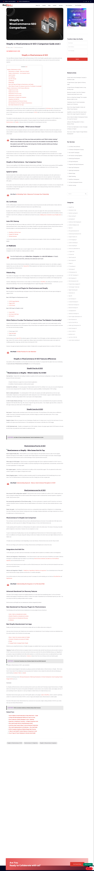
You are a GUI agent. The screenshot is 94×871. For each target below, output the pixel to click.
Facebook (15, 673)
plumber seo (71, 334)
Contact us (29, 656)
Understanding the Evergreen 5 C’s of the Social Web (30, 584)
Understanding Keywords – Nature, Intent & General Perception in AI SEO (35, 483)
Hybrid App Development (74, 170)
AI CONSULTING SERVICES (74, 147)
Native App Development (74, 167)
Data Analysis (71, 260)
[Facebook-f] (84, 1)
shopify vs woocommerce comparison (48, 743)
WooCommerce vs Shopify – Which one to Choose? (19, 71)
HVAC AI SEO (71, 331)
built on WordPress (45, 695)
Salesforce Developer (73, 313)
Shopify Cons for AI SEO (13, 92)
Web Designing (72, 278)
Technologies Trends (73, 287)
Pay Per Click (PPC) (73, 322)
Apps (70, 296)
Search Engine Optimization (74, 316)
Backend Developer (73, 308)
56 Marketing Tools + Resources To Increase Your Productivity (32, 194)
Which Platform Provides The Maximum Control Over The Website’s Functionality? (25, 86)
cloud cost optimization (73, 248)
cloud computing (72, 246)
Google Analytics (72, 237)
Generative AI (71, 210)
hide (26, 66)
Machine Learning (72, 185)
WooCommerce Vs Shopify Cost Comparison (17, 97)
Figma (70, 228)
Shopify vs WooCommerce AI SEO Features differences (18, 88)
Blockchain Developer (73, 305)
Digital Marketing (72, 176)
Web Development (19, 47)
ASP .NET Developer (73, 275)
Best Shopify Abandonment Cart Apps (16, 105)
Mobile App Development (35, 677)
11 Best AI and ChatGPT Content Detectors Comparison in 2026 (23, 731)
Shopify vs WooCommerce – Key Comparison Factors (19, 73)
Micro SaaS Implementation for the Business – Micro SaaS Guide (23, 727)
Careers (44, 5)
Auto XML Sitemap (12, 79)
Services (60, 5)
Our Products (69, 5)
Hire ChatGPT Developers (74, 152)
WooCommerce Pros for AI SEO (15, 93)
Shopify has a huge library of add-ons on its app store (35, 570)
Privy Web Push (57, 576)
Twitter (19, 673)
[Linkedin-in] (88, 1)
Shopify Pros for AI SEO (13, 90)
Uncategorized (72, 311)
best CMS (19, 338)
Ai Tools (70, 254)
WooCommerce (9, 122)
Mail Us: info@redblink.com (24, 1)
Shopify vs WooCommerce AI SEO (35, 55)
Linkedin (24, 673)
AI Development (72, 272)
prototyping (71, 219)
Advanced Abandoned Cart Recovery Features (18, 101)
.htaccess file (26, 266)
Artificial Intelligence (73, 225)
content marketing (72, 243)
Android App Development (74, 158)
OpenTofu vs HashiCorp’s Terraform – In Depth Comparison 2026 (23, 721)
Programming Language (74, 284)
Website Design (72, 173)
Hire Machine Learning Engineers (75, 155)
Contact (54, 5)
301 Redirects (11, 80)
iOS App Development (73, 161)
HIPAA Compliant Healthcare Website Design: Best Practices (22, 729)
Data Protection (72, 319)
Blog (49, 5)
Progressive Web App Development (76, 164)
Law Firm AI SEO (72, 337)
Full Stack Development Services (75, 182)
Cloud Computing (55, 677)
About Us (38, 5)
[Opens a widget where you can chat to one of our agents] (89, 868)
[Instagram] (91, 1)
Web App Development (25, 677)
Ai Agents (71, 251)
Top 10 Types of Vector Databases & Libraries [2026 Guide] (22, 733)
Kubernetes (71, 293)
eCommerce (48, 108)
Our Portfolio (78, 5)
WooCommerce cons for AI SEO (15, 95)
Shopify (16, 122)
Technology (71, 269)
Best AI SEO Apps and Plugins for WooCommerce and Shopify (21, 84)
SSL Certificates (12, 77)
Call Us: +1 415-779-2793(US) (10, 1)
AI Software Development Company (76, 149)
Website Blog (11, 82)
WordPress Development (74, 179)
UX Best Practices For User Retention (26, 352)
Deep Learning (72, 216)
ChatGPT (70, 207)
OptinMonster (9, 578)
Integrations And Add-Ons (14, 99)
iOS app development (73, 231)
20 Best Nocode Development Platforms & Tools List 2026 (22, 717)
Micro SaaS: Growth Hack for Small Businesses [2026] (21, 723)
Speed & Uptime (12, 75)
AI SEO (35, 112)
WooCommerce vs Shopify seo (31, 743)
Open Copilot (88, 864)
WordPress (43, 282)
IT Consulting (71, 266)
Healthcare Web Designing (74, 222)
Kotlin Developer (72, 328)
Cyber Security (71, 257)
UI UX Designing (72, 240)
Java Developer (72, 299)
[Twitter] (86, 1)
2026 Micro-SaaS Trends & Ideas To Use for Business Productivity (23, 725)
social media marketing (73, 340)
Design (70, 263)
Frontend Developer (73, 302)
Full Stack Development (46, 677)
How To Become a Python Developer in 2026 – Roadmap (21, 719)
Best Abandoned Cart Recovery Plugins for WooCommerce (20, 103)
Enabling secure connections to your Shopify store (50, 215)
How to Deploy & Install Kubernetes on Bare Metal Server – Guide (23, 715)
